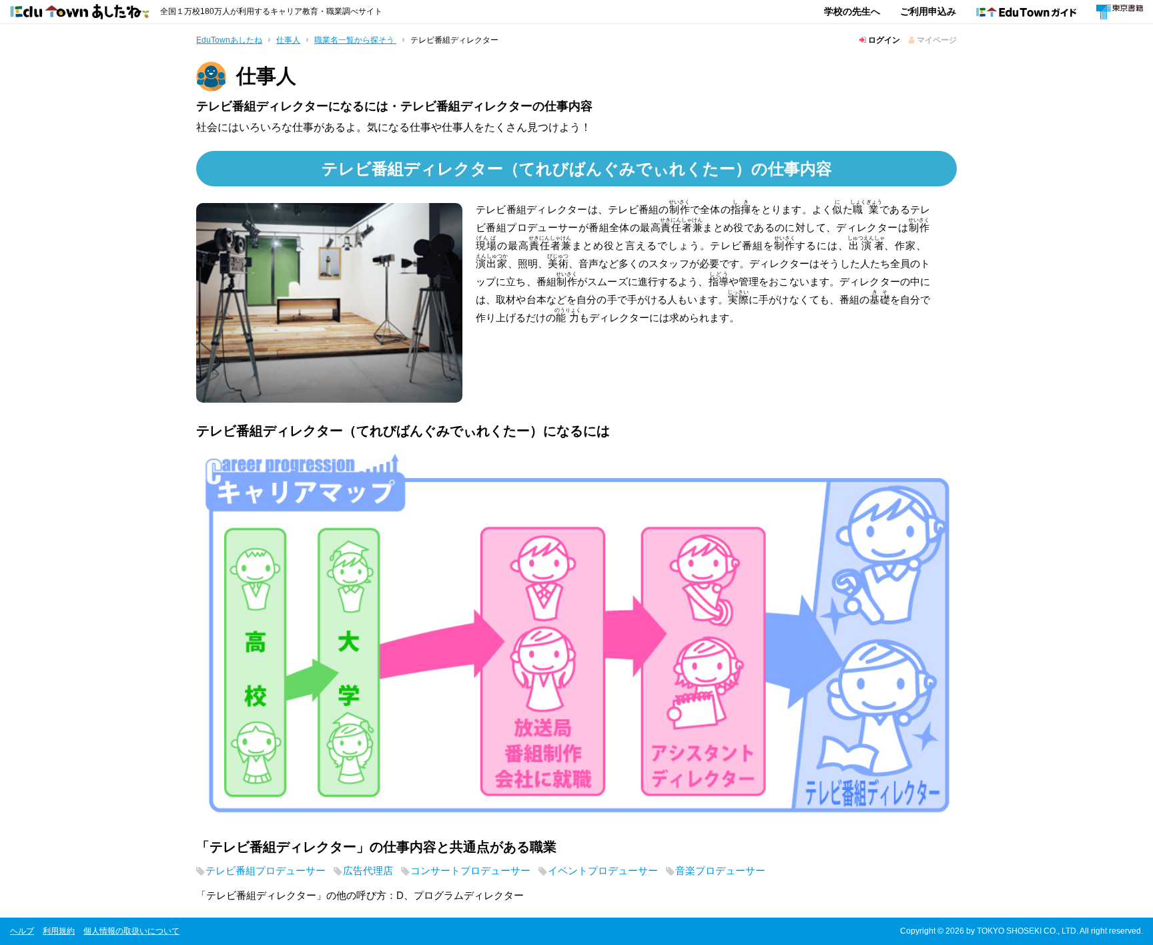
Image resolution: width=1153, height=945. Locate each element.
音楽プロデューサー (720, 870)
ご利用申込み (928, 11)
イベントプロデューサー (603, 870)
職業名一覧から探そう (355, 40)
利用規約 (59, 931)
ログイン (883, 40)
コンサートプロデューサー (470, 870)
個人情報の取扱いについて (131, 931)
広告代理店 (368, 870)
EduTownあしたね (229, 40)
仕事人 (288, 40)
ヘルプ (22, 931)
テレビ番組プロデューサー (266, 870)
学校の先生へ (852, 11)
